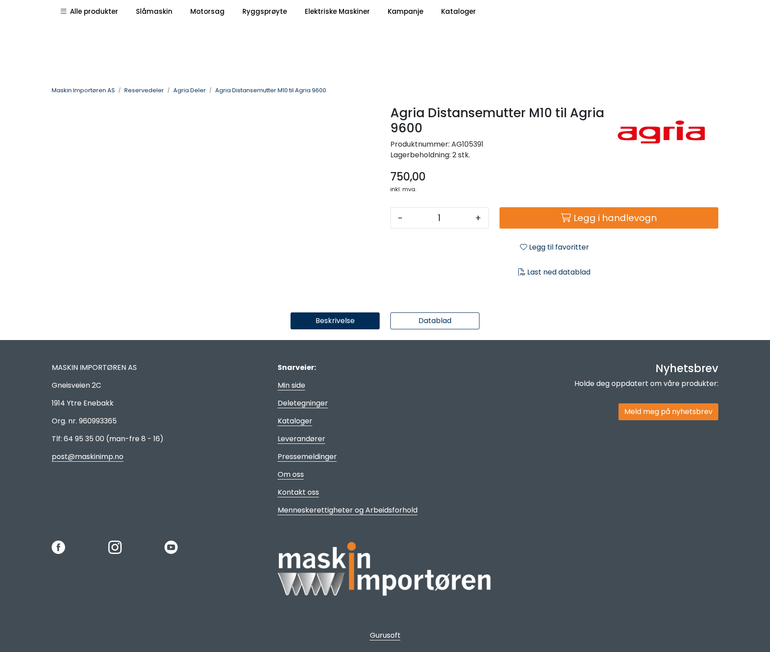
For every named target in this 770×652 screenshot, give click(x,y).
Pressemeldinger (307, 456)
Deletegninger (303, 403)
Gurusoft (385, 635)
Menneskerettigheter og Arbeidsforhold (348, 510)
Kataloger (295, 421)
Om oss (291, 474)
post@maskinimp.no (87, 456)
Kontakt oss (298, 492)
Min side (291, 385)
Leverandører (301, 439)
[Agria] (667, 132)
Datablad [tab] (434, 321)
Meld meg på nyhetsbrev (668, 411)
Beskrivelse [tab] (335, 321)
